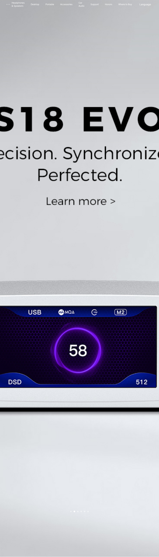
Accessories (66, 4)
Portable (49, 4)
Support (95, 4)
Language (145, 5)
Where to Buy (125, 4)
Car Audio (81, 4)
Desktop (35, 4)
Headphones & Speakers (18, 4)
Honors (108, 4)
